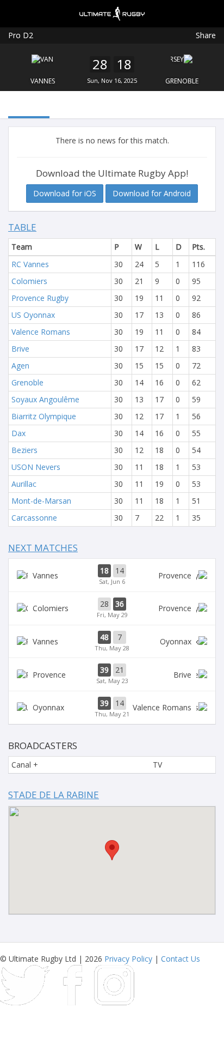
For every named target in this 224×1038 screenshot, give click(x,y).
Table (22, 227)
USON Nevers (35, 467)
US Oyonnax (33, 315)
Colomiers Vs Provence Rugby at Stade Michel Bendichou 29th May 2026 (112, 608)
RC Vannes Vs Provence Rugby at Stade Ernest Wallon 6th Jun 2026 (112, 575)
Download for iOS (64, 193)
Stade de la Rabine (53, 794)
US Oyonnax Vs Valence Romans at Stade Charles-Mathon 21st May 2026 (112, 707)
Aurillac (23, 484)
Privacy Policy (128, 958)
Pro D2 (20, 35)
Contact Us (180, 958)
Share (206, 35)
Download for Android (152, 193)
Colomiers (29, 281)
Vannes (42, 81)
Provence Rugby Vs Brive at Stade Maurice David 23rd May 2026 (112, 674)
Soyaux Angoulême (45, 399)
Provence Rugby (40, 298)
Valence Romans (40, 332)
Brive (20, 348)
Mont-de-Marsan (41, 501)
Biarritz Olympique (43, 416)
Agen (20, 365)
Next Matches (43, 547)
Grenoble (181, 81)
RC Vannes (30, 264)
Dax (18, 433)
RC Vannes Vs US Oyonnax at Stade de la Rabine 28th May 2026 (112, 641)
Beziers (24, 450)
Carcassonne (34, 517)
